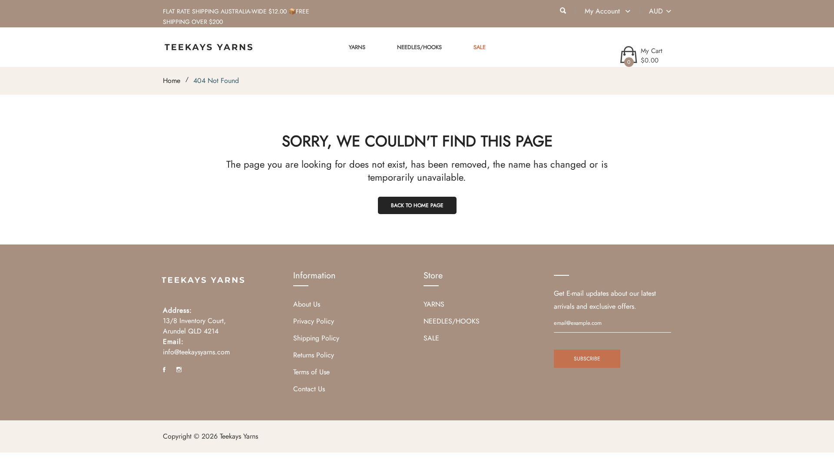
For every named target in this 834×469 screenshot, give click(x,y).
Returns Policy (313, 355)
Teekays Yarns (239, 436)
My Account (603, 11)
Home (171, 81)
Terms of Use (311, 372)
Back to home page (417, 205)
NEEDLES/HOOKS (419, 47)
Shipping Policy (316, 338)
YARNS (357, 47)
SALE (479, 47)
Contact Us (309, 389)
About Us (306, 304)
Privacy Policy (313, 321)
